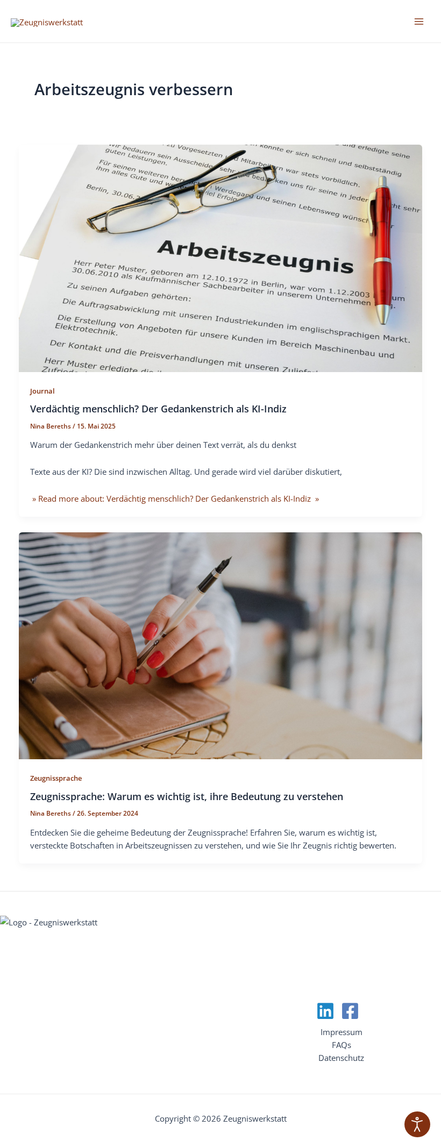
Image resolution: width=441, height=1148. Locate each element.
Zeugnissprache (56, 778)
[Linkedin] (325, 1011)
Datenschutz (341, 1057)
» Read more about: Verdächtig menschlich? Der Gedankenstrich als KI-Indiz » (174, 498)
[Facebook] (350, 1011)
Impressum (341, 1031)
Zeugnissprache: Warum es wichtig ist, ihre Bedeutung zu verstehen (186, 796)
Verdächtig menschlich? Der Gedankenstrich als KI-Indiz (158, 408)
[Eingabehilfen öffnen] (417, 1124)
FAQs (341, 1044)
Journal (42, 391)
